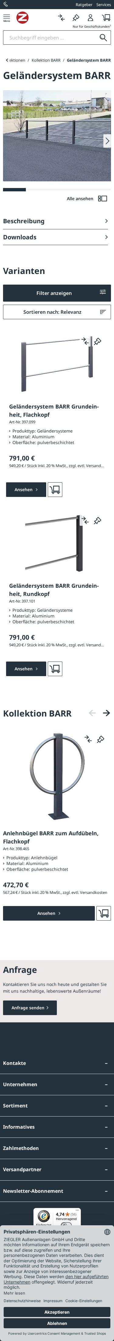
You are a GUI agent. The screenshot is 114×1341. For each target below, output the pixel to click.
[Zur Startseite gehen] (35, 18)
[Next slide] (107, 141)
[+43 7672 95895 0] (6, 4)
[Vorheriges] (92, 713)
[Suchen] (103, 37)
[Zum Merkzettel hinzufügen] (97, 341)
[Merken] (76, 17)
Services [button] (103, 4)
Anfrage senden (28, 1008)
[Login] (90, 17)
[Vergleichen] (61, 17)
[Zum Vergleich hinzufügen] (85, 341)
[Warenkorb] (104, 17)
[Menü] (6, 17)
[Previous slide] (7, 60)
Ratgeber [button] (84, 4)
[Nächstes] (106, 713)
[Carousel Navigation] (99, 713)
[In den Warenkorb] (55, 489)
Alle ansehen (81, 198)
